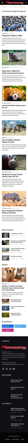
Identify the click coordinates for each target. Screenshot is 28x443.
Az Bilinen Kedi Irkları (16, 256)
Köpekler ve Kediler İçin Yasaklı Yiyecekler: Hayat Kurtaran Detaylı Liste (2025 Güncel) (13, 288)
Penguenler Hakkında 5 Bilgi (12, 36)
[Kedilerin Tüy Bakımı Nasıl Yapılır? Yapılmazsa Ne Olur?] (5, 410)
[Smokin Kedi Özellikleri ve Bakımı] (5, 308)
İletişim (22, 439)
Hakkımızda (7, 439)
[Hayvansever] (14, 2)
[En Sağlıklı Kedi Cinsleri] (5, 235)
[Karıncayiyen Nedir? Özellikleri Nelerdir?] (5, 301)
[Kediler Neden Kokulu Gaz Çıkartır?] (5, 388)
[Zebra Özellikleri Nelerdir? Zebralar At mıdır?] (14, 128)
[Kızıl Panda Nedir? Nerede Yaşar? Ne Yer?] (14, 93)
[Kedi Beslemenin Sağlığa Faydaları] (5, 417)
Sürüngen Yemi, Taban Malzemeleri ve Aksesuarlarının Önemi (17, 396)
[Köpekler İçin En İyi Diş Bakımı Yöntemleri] (5, 381)
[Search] (26, 2)
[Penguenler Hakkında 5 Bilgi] (14, 23)
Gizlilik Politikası (15, 439)
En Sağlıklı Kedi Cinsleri (17, 233)
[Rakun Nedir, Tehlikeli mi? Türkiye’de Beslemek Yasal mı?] (14, 57)
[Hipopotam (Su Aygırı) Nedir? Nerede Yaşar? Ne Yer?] (14, 162)
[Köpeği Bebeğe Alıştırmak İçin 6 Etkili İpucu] (5, 425)
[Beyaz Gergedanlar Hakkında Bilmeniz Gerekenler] (14, 198)
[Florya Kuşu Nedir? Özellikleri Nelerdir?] (5, 314)
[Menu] (2, 2)
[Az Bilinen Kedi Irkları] (5, 258)
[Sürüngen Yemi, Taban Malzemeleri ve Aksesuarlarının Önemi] (5, 396)
